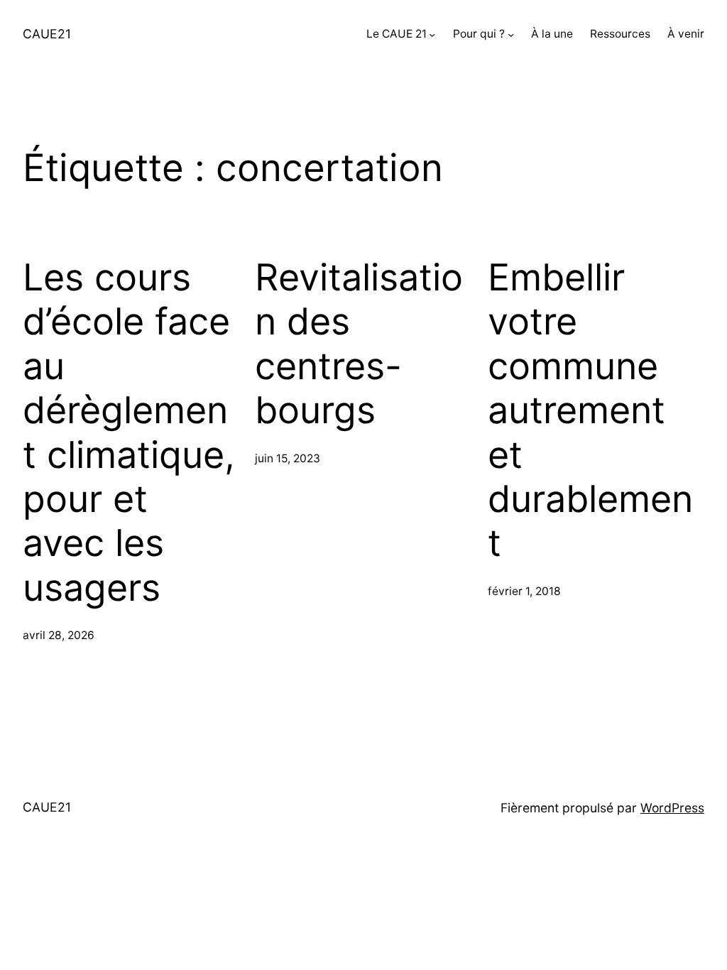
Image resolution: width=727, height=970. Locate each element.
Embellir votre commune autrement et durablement (590, 410)
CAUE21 (47, 33)
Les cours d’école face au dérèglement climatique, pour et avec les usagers (129, 433)
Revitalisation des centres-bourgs (359, 344)
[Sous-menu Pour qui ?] (511, 34)
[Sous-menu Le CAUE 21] (432, 34)
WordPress (672, 807)
